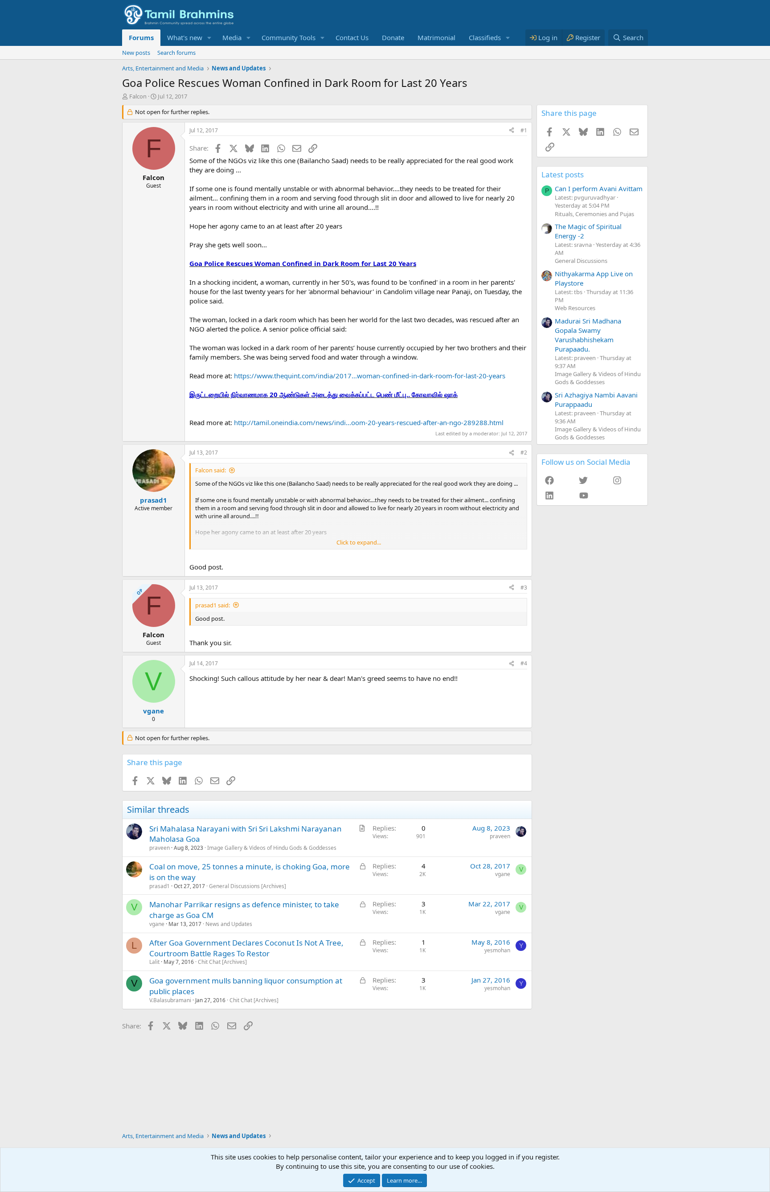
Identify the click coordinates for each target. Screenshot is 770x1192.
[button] (209, 37)
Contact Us (352, 37)
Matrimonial (436, 37)
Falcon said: (210, 470)
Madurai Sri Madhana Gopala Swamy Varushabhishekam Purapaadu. (588, 334)
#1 (523, 130)
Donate (393, 37)
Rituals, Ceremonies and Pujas (594, 214)
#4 (523, 663)
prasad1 (159, 886)
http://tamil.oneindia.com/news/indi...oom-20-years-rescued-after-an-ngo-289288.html (369, 422)
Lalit (154, 962)
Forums (141, 37)
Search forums (176, 53)
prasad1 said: (212, 605)
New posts (136, 53)
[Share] (511, 131)
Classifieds (485, 37)
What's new (184, 37)
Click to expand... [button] (358, 542)
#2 (523, 452)
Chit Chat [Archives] (222, 962)
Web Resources (575, 308)
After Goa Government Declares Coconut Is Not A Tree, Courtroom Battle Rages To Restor (246, 948)
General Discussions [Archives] (247, 886)
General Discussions (581, 261)
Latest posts (562, 174)
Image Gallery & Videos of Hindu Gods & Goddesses (271, 848)
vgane (502, 874)
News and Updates (228, 924)
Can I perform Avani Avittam (599, 188)
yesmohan (497, 950)
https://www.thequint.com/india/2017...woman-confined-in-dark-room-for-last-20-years (369, 375)
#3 (523, 587)
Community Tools (288, 37)
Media (232, 37)
